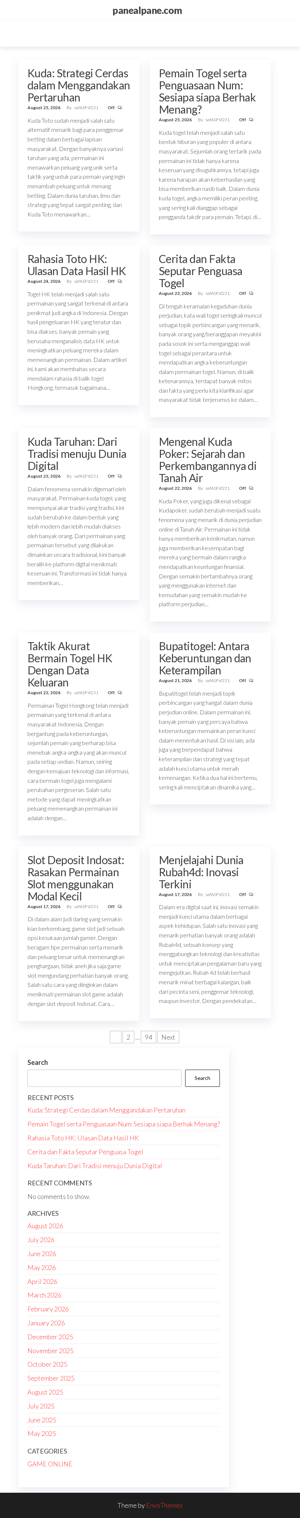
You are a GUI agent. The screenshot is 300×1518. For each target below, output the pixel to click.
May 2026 (41, 1267)
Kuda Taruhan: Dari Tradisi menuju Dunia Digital (77, 453)
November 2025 (50, 1351)
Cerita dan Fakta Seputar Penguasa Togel (201, 270)
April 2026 (42, 1281)
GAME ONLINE (49, 1464)
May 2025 (41, 1433)
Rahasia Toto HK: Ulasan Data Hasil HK (76, 264)
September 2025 (51, 1378)
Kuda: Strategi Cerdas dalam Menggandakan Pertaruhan (78, 85)
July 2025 (41, 1406)
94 (148, 1037)
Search (37, 1062)
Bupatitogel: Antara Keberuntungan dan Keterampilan (205, 658)
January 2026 (46, 1323)
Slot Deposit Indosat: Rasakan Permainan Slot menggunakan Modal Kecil (75, 878)
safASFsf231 (86, 107)
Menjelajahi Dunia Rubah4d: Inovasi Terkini (201, 872)
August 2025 (45, 1392)
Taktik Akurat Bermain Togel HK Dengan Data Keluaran (69, 664)
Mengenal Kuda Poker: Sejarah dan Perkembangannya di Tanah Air (208, 459)
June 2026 (41, 1253)
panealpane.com (147, 10)
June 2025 (41, 1420)
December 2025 (50, 1337)
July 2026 (41, 1240)
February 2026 (48, 1309)
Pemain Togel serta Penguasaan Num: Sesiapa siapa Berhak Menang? (207, 91)
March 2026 (44, 1295)
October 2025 (47, 1364)
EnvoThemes (164, 1505)
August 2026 (45, 1226)
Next (168, 1037)
